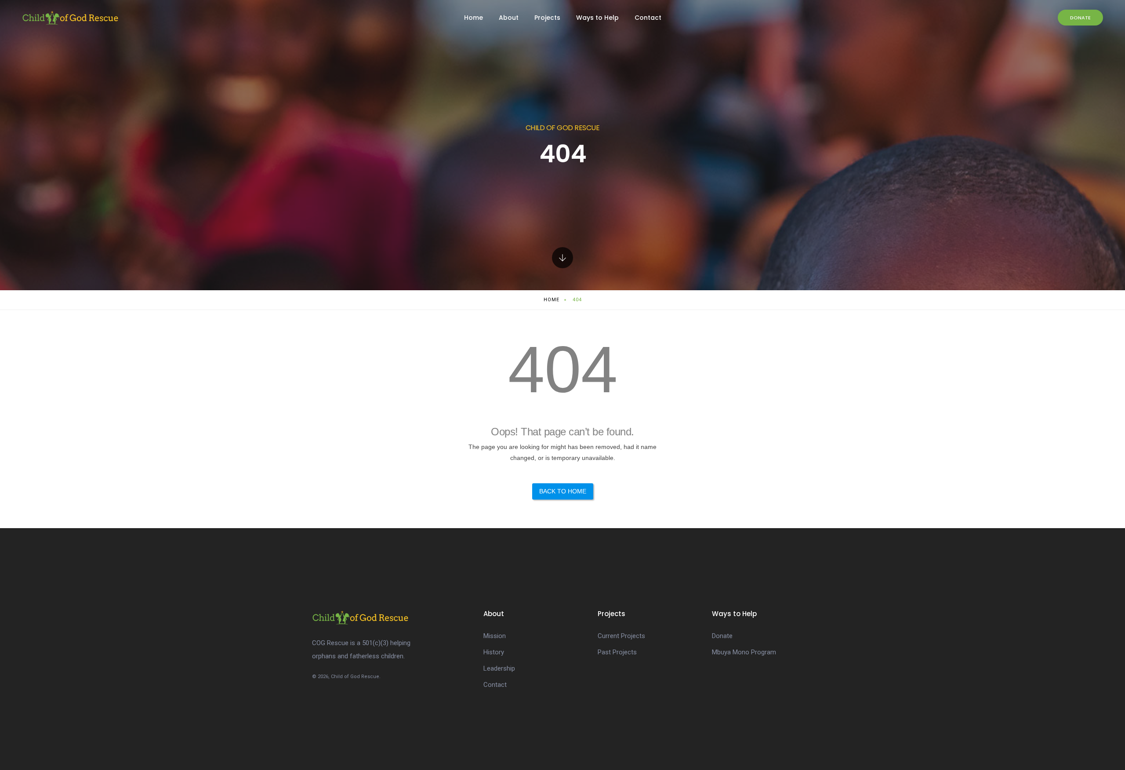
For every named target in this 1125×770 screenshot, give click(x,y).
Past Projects (617, 652)
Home (473, 17)
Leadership (499, 668)
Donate (1080, 17)
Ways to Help (597, 17)
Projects (547, 17)
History (493, 652)
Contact (648, 17)
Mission (494, 636)
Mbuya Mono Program (744, 652)
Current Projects (621, 636)
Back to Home (562, 491)
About (509, 17)
